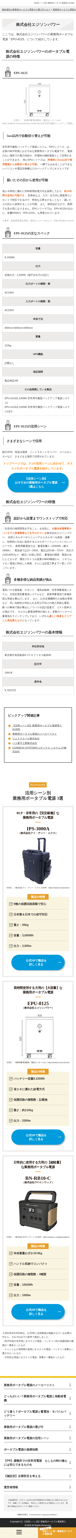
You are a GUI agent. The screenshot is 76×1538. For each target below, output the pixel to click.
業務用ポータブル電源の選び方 (23, 1426)
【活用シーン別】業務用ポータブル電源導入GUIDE (53, 3)
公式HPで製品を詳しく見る (36, 962)
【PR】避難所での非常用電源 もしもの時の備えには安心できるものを (35, 1462)
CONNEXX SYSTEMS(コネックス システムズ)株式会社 (39, 749)
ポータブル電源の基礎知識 (21, 1449)
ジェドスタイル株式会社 (26, 738)
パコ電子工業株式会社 (24, 743)
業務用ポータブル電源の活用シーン (26, 1438)
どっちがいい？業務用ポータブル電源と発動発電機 (35, 1398)
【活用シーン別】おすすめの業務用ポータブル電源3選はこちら (36, 482)
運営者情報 (11, 1487)
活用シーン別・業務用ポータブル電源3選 (57, 1532)
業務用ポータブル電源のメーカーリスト (34, 733)
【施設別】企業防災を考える (22, 1475)
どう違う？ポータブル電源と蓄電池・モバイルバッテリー (35, 1413)
